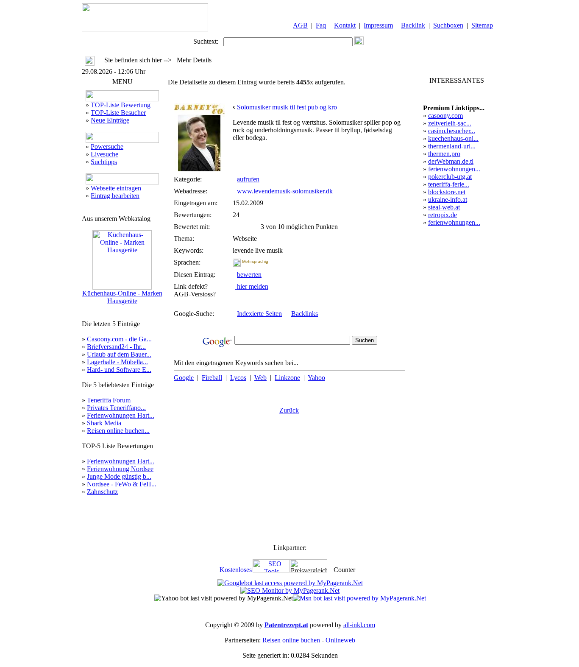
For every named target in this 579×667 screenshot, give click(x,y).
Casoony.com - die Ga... (119, 339)
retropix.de (442, 214)
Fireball (212, 377)
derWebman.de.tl (450, 161)
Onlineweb (340, 640)
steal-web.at (444, 207)
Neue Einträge (110, 120)
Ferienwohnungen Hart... (120, 415)
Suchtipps (104, 161)
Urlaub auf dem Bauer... (119, 354)
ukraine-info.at (447, 199)
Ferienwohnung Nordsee (120, 468)
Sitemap (482, 25)
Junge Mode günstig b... (119, 476)
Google (184, 377)
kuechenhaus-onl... (453, 138)
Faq (321, 25)
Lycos (238, 377)
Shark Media (104, 423)
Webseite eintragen (116, 188)
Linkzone (287, 377)
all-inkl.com (359, 624)
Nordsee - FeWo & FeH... (121, 484)
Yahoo (316, 377)
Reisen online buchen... (118, 430)
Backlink (413, 25)
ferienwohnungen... (454, 169)
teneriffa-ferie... (448, 184)
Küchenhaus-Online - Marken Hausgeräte (122, 297)
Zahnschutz (102, 491)
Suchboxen (448, 25)
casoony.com (445, 115)
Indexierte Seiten (259, 313)
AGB (300, 25)
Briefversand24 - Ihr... (116, 346)
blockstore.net (446, 191)
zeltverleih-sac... (449, 123)
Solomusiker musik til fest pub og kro (287, 107)
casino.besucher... (451, 130)
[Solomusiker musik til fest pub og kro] (199, 169)
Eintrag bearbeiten (115, 195)
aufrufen (248, 179)
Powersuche (107, 146)
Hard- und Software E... (119, 369)
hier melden (251, 286)
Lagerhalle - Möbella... (117, 362)
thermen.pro (444, 153)
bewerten (249, 274)
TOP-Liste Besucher (118, 112)
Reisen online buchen (291, 640)
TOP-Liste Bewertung (120, 105)
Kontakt (345, 25)
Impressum (378, 25)
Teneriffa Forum (109, 400)
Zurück (289, 410)
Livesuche (104, 154)
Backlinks (304, 313)
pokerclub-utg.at (450, 176)
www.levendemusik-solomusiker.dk (285, 191)
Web (260, 377)
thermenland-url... (452, 146)
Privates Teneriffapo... (116, 407)
